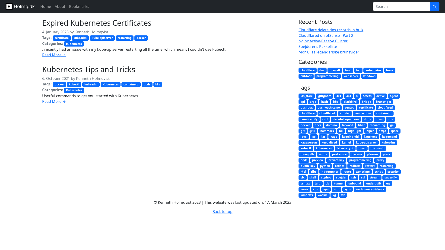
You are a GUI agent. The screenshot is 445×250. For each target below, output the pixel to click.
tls (327, 183)
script (379, 172)
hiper (370, 131)
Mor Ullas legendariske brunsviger (329, 52)
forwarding (377, 125)
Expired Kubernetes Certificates (96, 23)
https (382, 131)
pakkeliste (339, 154)
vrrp (337, 189)
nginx (323, 154)
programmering (327, 76)
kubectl (74, 84)
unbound (354, 183)
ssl (363, 177)
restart (370, 166)
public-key (308, 166)
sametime (363, 172)
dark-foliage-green (346, 119)
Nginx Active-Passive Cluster (323, 41)
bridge (366, 102)
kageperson (309, 142)
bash (324, 102)
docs (318, 125)
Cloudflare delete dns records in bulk (331, 29)
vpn (326, 189)
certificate (62, 38)
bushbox (307, 107)
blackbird (350, 102)
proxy (380, 160)
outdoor (306, 76)
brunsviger (383, 102)
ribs (313, 172)
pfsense (372, 154)
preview (317, 160)
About (60, 6)
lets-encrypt (345, 148)
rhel (303, 172)
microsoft (377, 148)
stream (374, 177)
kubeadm (80, 38)
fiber (361, 125)
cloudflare (308, 70)
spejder (341, 177)
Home (45, 6)
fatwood (347, 125)
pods (147, 84)
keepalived (329, 142)
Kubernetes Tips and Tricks (88, 69)
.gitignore (324, 96)
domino (331, 125)
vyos (347, 189)
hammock (327, 131)
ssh (353, 177)
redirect (355, 166)
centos (349, 107)
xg (334, 195)
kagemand (389, 137)
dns (321, 70)
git (303, 131)
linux (389, 70)
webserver (351, 76)
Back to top (222, 211)
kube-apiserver (102, 38)
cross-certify (309, 119)
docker (141, 38)
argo (313, 102)
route (347, 172)
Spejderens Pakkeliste (318, 46)
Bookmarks (79, 6)
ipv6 (304, 137)
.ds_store (307, 96)
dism (379, 119)
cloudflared (327, 113)
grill (312, 131)
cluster (345, 113)
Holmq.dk (24, 6)
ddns (367, 119)
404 (348, 96)
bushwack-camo (329, 107)
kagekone (370, 137)
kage (334, 137)
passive (357, 154)
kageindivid (350, 137)
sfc (303, 177)
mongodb (307, 154)
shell (312, 177)
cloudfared (385, 107)
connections (363, 113)
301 (338, 96)
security (393, 172)
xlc (343, 195)
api (303, 102)
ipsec (394, 131)
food (348, 70)
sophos (326, 177)
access (367, 96)
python (325, 166)
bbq (336, 102)
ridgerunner (329, 172)
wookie (322, 195)
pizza (386, 154)
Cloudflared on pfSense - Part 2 (326, 35)
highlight (354, 131)
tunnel (338, 183)
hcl (358, 70)
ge (392, 125)
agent (394, 96)
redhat (339, 166)
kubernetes (74, 44)
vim (315, 189)
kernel (346, 142)
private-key (336, 160)
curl (325, 119)
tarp (318, 183)
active (380, 96)
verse (304, 189)
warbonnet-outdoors (370, 189)
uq (388, 183)
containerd (131, 84)
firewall (335, 70)
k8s (157, 84)
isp (314, 137)
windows (369, 76)
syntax (305, 183)
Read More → (54, 54)
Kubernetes (111, 84)
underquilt (373, 183)
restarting (125, 38)
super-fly (391, 177)
